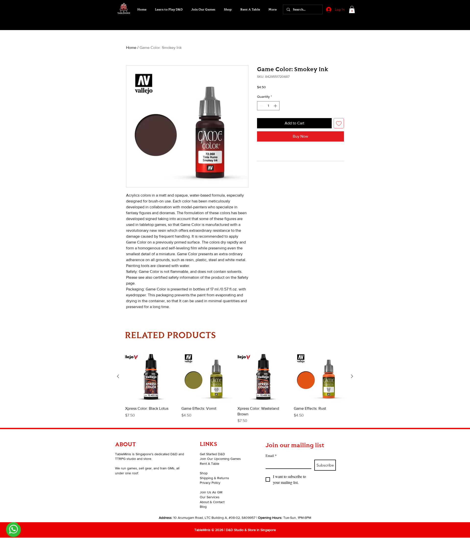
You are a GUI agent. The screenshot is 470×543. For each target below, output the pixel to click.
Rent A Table (209, 463)
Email (271, 456)
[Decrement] (261, 105)
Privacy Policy (210, 483)
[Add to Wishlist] (339, 123)
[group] (235, 387)
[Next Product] (352, 376)
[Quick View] (150, 376)
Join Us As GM (211, 492)
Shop (204, 473)
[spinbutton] (268, 105)
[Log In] (328, 9)
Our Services (210, 497)
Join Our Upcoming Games (220, 459)
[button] (203, 9)
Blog (203, 507)
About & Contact (212, 502)
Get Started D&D (212, 454)
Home (131, 47)
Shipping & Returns (214, 478)
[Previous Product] (118, 376)
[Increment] (276, 105)
